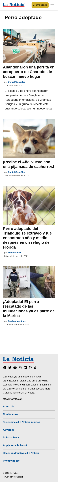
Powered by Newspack (13, 477)
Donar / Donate (40, 5)
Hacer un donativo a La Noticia (21, 453)
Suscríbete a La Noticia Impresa (21, 422)
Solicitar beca (11, 437)
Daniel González (16, 82)
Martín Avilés (14, 252)
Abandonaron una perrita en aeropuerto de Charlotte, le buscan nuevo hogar (28, 71)
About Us (8, 406)
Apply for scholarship (15, 445)
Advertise (8, 429)
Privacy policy (11, 460)
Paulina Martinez (17, 321)
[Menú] (52, 5)
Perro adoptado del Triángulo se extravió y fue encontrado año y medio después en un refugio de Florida (27, 237)
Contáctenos (10, 414)
